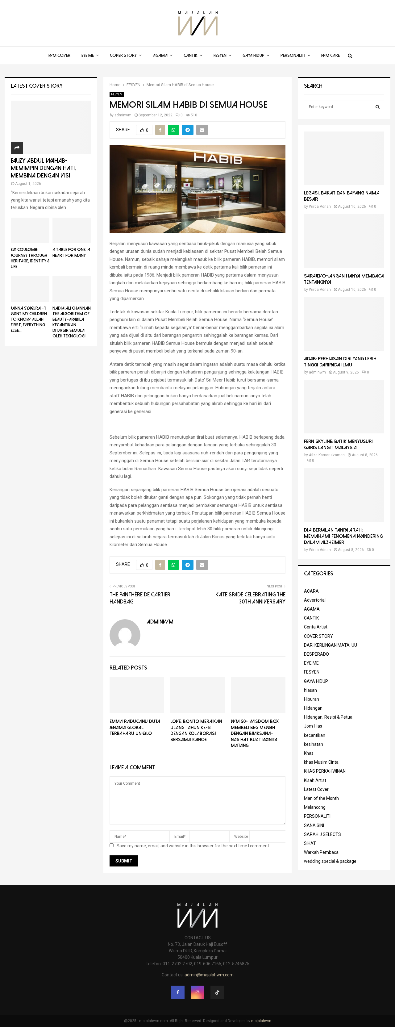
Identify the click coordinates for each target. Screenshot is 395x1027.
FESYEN (220, 55)
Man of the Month (321, 798)
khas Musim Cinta (321, 762)
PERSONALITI (293, 55)
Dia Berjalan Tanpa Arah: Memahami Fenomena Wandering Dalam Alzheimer (343, 536)
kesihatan (313, 744)
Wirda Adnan (320, 206)
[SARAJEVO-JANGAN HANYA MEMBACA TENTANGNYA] (344, 241)
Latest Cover (316, 789)
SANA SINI (314, 825)
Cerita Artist (315, 626)
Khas (309, 753)
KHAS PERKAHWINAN (325, 771)
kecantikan (314, 735)
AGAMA (160, 55)
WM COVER (59, 55)
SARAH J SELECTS (322, 834)
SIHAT (310, 843)
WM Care (330, 55)
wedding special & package (330, 861)
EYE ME (87, 55)
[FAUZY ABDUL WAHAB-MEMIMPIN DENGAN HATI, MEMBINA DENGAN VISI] (51, 127)
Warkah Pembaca (321, 852)
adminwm (122, 115)
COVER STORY (123, 55)
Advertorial (315, 600)
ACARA (311, 591)
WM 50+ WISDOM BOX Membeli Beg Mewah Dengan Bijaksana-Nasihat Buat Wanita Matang (255, 733)
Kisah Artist (315, 780)
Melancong (315, 807)
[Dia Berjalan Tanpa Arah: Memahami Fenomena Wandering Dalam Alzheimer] (344, 495)
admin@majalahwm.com (209, 974)
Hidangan (313, 708)
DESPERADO (316, 654)
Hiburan (311, 699)
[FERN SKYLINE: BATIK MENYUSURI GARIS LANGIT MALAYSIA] (344, 406)
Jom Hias (313, 726)
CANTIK (191, 55)
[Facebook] (178, 992)
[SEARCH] (377, 107)
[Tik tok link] (217, 992)
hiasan (310, 690)
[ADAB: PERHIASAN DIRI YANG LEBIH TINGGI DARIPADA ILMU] (344, 324)
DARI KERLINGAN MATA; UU (330, 645)
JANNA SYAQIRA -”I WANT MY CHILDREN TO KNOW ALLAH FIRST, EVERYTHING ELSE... (29, 319)
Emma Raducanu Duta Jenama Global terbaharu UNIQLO (135, 727)
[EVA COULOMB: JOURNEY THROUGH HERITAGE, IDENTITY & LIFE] (30, 230)
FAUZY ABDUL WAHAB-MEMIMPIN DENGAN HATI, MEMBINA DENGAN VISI (43, 168)
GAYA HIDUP (253, 55)
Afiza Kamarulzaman (327, 455)
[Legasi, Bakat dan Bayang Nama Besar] (344, 158)
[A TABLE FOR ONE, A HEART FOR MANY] (71, 230)
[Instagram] (197, 992)
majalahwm (261, 1021)
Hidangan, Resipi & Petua (328, 717)
